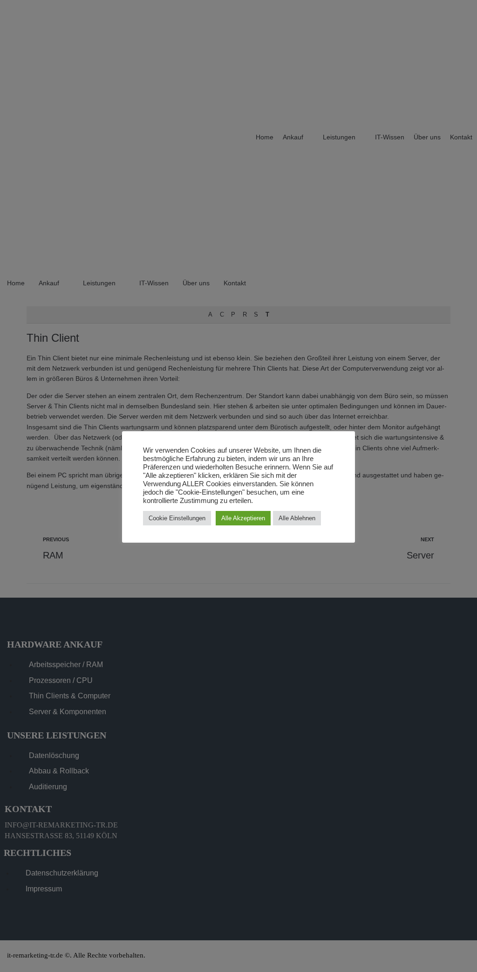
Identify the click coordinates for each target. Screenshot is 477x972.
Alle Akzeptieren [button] (243, 518)
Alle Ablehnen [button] (297, 518)
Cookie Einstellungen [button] (177, 518)
